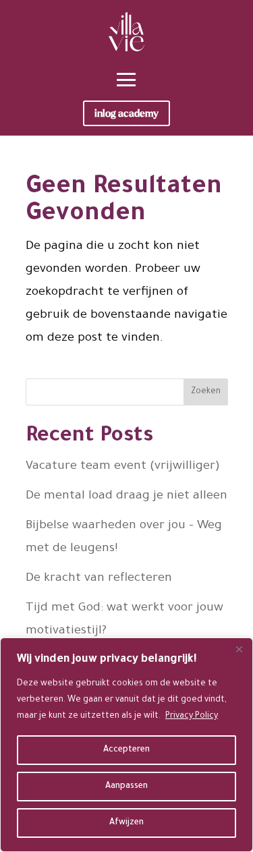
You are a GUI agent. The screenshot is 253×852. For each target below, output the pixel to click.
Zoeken (206, 392)
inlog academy (126, 113)
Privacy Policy (191, 716)
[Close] (239, 649)
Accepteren (126, 750)
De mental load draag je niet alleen (126, 496)
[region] (126, 744)
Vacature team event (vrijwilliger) (123, 467)
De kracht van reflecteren (99, 579)
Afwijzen (126, 823)
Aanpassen (126, 786)
